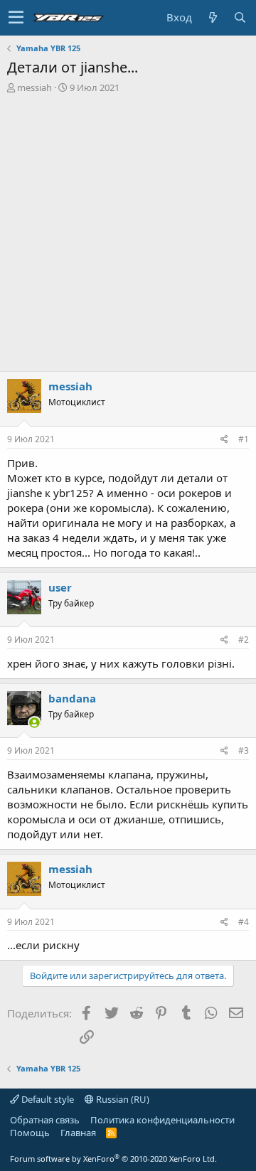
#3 (243, 750)
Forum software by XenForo (113, 1158)
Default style (46, 1099)
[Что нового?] (212, 17)
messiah (34, 87)
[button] (16, 18)
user (60, 587)
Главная (78, 1132)
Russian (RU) (121, 1099)
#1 (243, 439)
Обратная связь (45, 1119)
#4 (243, 922)
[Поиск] (239, 17)
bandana (72, 698)
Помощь (30, 1132)
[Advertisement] (128, 229)
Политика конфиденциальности (162, 1119)
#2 (243, 639)
